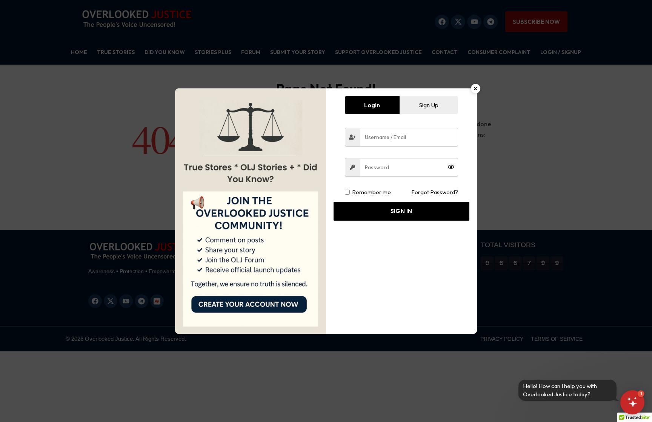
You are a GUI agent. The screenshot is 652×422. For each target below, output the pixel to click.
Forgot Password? (434, 192)
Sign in (401, 211)
